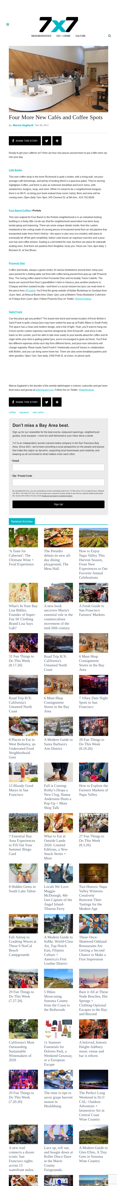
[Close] (103, 555)
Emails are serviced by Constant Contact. (74, 614)
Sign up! (58, 623)
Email (18, 580)
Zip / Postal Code (25, 595)
